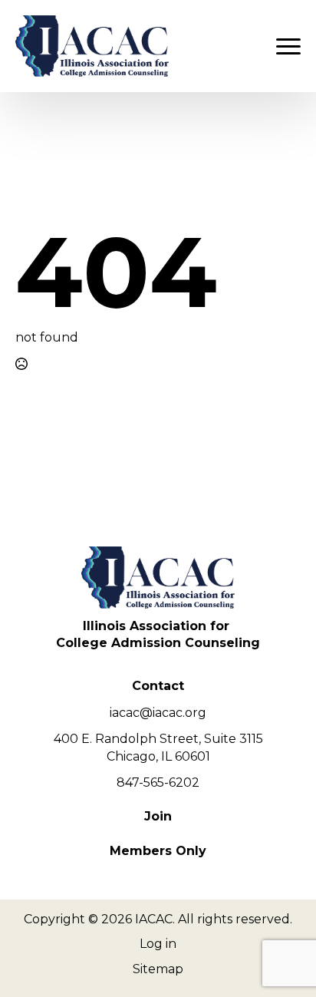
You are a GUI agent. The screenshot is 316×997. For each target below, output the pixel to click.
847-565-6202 (158, 782)
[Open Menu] (288, 46)
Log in (158, 943)
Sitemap (158, 969)
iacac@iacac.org (158, 712)
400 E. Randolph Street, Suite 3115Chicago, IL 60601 (158, 747)
